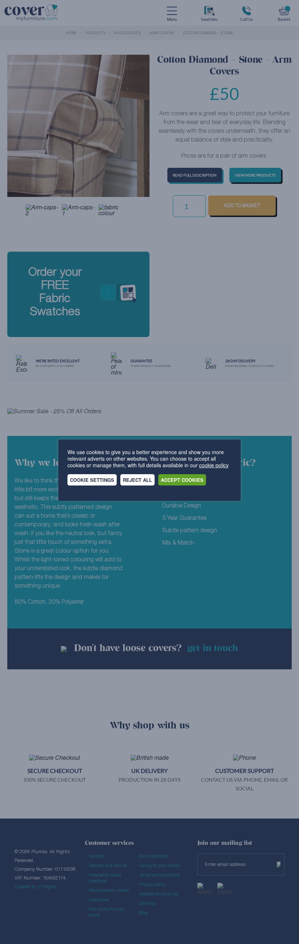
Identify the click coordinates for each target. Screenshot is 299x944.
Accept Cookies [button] (182, 479)
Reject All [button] (137, 479)
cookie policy (214, 465)
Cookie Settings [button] (92, 479)
